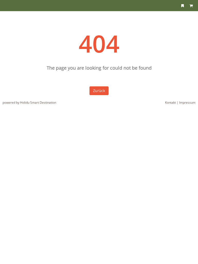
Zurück (99, 90)
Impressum (187, 102)
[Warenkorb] (191, 5)
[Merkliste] (182, 5)
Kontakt (170, 102)
